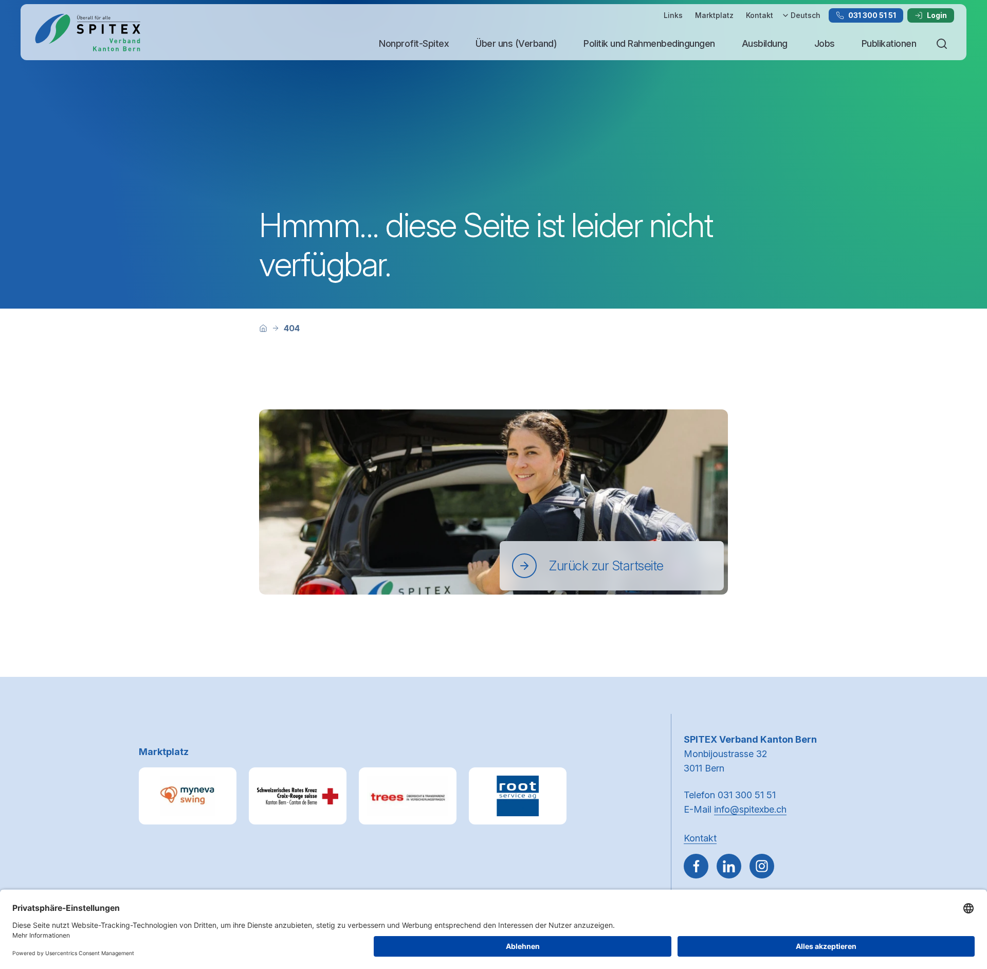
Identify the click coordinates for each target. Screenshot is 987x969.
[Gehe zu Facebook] (696, 866)
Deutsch (805, 15)
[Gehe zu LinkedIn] (729, 866)
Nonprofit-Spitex (414, 43)
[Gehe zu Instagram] (762, 866)
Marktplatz (714, 15)
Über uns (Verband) (516, 43)
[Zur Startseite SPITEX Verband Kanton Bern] (87, 32)
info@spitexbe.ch (750, 809)
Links (673, 15)
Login (937, 15)
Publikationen (889, 43)
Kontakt (759, 15)
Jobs (824, 43)
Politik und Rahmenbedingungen (649, 43)
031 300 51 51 (872, 15)
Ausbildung (765, 43)
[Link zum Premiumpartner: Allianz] (407, 795)
